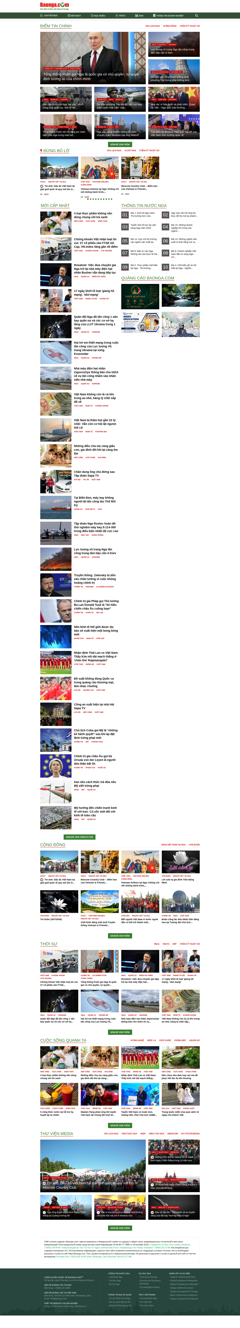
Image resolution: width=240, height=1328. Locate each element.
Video (122, 16)
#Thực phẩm (191, 1072)
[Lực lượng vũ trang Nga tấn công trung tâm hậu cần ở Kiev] (56, 559)
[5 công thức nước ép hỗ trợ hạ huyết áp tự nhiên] (59, 1094)
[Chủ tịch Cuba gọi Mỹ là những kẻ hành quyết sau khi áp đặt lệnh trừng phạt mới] (56, 740)
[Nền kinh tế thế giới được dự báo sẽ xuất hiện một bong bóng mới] (56, 637)
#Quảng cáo (88, 690)
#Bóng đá (90, 664)
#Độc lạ (151, 1040)
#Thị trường (106, 251)
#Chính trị (48, 68)
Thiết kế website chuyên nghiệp (61, 1303)
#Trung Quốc (189, 1108)
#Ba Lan (99, 613)
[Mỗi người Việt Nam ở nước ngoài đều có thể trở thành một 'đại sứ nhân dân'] (140, 901)
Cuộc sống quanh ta (63, 1040)
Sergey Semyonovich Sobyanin (184, 1299)
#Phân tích (102, 99)
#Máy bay (85, 535)
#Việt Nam (162, 99)
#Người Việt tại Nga (57, 182)
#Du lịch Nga (153, 26)
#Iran (76, 790)
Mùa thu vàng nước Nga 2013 (53, 841)
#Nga (154, 44)
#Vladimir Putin (61, 68)
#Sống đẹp (180, 1040)
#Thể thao (85, 182)
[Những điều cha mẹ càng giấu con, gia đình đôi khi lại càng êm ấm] (56, 456)
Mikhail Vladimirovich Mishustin (184, 1284)
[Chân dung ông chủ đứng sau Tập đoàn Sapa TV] (56, 481)
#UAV (100, 509)
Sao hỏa (44, 1232)
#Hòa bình (172, 99)
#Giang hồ (104, 299)
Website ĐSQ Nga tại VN (120, 1306)
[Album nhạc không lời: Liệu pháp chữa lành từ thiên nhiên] (181, 295)
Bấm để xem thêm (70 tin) (79, 837)
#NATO (166, 944)
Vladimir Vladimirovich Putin (182, 1277)
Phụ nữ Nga (45, 1035)
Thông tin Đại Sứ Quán (120, 1295)
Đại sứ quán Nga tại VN (119, 1302)
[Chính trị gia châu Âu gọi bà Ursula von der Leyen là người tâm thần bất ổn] (56, 766)
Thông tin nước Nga (144, 205)
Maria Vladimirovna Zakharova (184, 1295)
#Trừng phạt (164, 72)
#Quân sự (162, 44)
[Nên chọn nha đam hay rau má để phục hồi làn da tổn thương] (181, 1057)
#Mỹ (117, 127)
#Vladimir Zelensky (105, 587)
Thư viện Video (147, 1306)
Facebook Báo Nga (148, 1298)
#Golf (43, 182)
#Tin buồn (194, 845)
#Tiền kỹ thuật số (190, 26)
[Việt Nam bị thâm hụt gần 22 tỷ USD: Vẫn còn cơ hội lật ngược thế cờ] (56, 430)
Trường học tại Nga (49, 1264)
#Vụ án (86, 480)
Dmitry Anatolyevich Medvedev (184, 1281)
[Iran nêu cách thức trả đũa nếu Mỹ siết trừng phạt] (56, 792)
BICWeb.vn (80, 1306)
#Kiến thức (103, 221)
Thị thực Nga (115, 1281)
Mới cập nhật (55, 205)
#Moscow (172, 1134)
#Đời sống (78, 221)
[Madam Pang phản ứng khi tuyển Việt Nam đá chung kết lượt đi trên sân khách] (100, 1094)
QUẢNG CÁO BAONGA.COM (147, 278)
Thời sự (48, 944)
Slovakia (44, 1235)
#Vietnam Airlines (100, 182)
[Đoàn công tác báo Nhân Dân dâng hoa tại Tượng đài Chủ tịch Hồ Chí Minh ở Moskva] (181, 901)
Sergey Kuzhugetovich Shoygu (184, 1291)
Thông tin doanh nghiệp (170, 16)
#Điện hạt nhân (98, 277)
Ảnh (141, 16)
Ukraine (43, 1266)
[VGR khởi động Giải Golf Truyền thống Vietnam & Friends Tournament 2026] (100, 901)
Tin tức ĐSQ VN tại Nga (119, 1298)
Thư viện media (56, 1133)
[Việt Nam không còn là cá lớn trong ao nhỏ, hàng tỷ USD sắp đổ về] (56, 404)
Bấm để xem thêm (120, 144)
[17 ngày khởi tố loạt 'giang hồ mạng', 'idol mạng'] (56, 301)
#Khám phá (174, 1152)
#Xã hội (77, 480)
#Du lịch (165, 1108)
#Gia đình (102, 457)
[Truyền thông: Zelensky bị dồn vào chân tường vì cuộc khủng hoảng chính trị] (56, 585)
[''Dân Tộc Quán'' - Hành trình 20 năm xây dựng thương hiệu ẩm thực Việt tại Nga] (181, 324)
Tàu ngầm (44, 1321)
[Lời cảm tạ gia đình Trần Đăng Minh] (181, 862)
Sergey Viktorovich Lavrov (182, 1288)
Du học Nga (145, 1273)
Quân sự (44, 1037)
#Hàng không (98, 535)
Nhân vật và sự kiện (179, 1273)
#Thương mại (101, 432)
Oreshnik (44, 940)
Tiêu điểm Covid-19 (130, 23)
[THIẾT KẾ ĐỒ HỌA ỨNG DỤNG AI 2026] (140, 296)
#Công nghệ (137, 1040)
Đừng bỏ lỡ (165, 23)
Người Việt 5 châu (48, 941)
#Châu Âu (90, 613)
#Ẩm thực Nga (129, 1134)
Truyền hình (45, 1318)
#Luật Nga (130, 150)
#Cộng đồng (170, 26)
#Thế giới (100, 638)
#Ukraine (172, 44)
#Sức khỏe (90, 221)
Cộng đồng (52, 844)
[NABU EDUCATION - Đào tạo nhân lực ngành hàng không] (140, 322)
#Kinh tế (89, 406)
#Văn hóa (125, 916)
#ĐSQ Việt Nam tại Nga (173, 845)
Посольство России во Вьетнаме (150, 1282)
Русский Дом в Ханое (150, 1287)
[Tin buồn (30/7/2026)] (59, 901)
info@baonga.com (58, 1299)
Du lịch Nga (114, 1284)
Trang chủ (49, 23)
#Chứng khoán (91, 251)
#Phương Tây (177, 72)
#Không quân (173, 1207)
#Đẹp (143, 1134)
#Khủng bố (96, 358)
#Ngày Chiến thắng (178, 1180)
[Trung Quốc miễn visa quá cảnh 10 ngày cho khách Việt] (181, 1094)
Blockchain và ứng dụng (94, 23)
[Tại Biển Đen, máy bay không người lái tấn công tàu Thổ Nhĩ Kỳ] (56, 507)
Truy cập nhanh (147, 1295)
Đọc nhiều (99, 16)
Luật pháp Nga (115, 1277)
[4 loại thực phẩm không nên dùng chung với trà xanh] (56, 223)
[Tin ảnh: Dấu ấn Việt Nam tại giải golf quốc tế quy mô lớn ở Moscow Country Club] (59, 168)
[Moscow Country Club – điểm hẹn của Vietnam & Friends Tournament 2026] (140, 168)
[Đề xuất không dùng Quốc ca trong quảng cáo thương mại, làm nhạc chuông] (56, 688)
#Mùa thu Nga (156, 1134)
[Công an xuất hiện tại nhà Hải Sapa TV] (56, 714)
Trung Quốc (45, 1267)
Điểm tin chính (56, 26)
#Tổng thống (75, 68)
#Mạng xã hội (91, 299)
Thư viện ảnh (146, 1302)
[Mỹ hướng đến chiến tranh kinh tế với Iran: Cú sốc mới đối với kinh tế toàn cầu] (56, 817)
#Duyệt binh (163, 1152)
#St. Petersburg (190, 1134)
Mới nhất (76, 16)
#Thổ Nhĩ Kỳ (90, 509)
